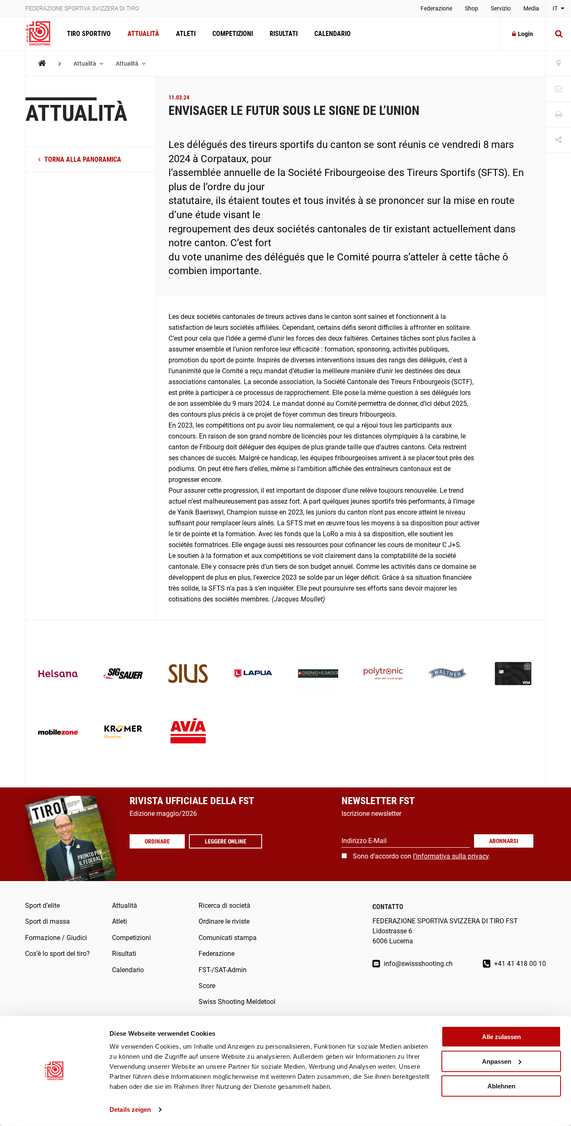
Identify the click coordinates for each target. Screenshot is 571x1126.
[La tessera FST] (513, 674)
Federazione (436, 8)
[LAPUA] (253, 674)
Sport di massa (47, 921)
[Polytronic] (383, 674)
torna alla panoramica (82, 159)
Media (531, 8)
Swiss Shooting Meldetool (237, 1002)
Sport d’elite (42, 905)
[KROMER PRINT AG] (123, 733)
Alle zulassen (501, 1036)
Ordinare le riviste (224, 921)
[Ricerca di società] (558, 63)
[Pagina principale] (42, 34)
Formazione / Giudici (56, 938)
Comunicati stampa (228, 938)
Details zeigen (130, 1109)
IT (556, 8)
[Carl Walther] (448, 674)
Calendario (332, 34)
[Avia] (188, 733)
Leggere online (225, 841)
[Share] (558, 140)
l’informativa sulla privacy (451, 856)
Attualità (143, 34)
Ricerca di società (224, 905)
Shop (471, 8)
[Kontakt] (558, 89)
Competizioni (232, 34)
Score (207, 986)
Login (525, 34)
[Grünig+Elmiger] (318, 674)
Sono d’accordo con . (421, 856)
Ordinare (157, 841)
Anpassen (496, 1061)
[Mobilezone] (58, 733)
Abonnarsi (503, 841)
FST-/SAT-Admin (223, 970)
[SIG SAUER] (123, 674)
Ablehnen (501, 1085)
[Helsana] (58, 674)
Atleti (186, 34)
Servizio (501, 8)
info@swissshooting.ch (417, 964)
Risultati (284, 34)
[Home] (42, 63)
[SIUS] (188, 674)
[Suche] (558, 34)
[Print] (558, 114)
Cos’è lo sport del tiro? (57, 954)
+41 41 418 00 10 (519, 964)
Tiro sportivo (89, 34)
